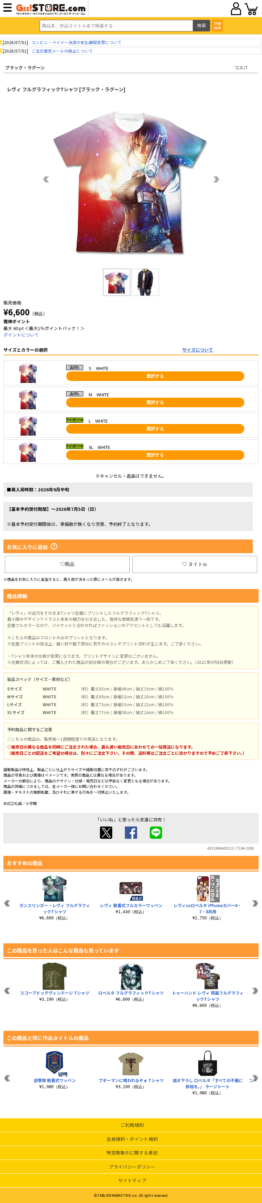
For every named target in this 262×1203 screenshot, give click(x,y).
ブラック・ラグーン (25, 67)
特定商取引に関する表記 (132, 1152)
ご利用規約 (132, 1125)
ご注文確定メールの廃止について (62, 51)
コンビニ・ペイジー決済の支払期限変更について (76, 42)
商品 (69, 564)
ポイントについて (21, 334)
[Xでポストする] (106, 837)
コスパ (241, 67)
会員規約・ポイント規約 (132, 1139)
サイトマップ (132, 1180)
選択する (155, 376)
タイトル (197, 564)
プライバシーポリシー (132, 1166)
